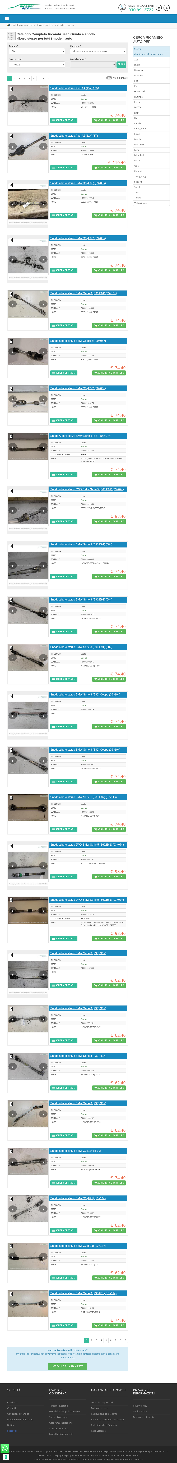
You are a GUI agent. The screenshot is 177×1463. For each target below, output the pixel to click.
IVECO (137, 107)
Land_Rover (140, 128)
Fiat (136, 80)
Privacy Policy (140, 1405)
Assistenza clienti (141, 8)
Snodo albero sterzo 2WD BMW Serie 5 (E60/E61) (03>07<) (87, 844)
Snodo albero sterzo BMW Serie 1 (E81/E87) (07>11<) (83, 797)
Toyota (137, 197)
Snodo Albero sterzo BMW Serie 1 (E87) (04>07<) (80, 435)
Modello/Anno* (78, 59)
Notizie (11, 1425)
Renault (138, 171)
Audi (136, 59)
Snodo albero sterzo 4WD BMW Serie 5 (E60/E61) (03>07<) (87, 489)
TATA (136, 192)
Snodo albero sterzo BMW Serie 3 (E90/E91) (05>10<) (83, 293)
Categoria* (75, 45)
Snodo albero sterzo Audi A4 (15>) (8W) (74, 88)
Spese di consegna (58, 1417)
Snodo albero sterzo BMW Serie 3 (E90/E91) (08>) (81, 544)
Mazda (137, 139)
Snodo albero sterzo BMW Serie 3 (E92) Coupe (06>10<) (85, 694)
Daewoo (138, 70)
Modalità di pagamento (61, 1434)
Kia (135, 118)
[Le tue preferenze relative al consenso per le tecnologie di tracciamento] (6, 1457)
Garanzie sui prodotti (102, 1402)
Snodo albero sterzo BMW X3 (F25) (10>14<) (78, 1198)
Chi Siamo (12, 1402)
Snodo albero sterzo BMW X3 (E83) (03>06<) (78, 183)
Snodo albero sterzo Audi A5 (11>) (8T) (74, 135)
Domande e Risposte (143, 1417)
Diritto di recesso (99, 1408)
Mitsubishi (139, 155)
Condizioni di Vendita (18, 1413)
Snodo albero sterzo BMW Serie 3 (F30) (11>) (78, 953)
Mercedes (139, 144)
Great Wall (139, 91)
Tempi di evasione (58, 1405)
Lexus (137, 133)
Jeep (136, 112)
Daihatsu (138, 75)
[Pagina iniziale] (9, 25)
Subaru (138, 181)
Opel (136, 165)
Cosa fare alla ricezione (60, 1422)
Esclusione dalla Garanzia (104, 1425)
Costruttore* (15, 59)
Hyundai (138, 96)
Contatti (11, 1408)
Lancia (137, 123)
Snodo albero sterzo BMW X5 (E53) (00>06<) (78, 340)
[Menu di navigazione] (7, 18)
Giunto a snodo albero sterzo (149, 54)
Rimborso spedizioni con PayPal (107, 1419)
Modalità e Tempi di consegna (64, 1411)
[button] (63, 120)
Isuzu (137, 102)
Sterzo (137, 48)
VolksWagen (140, 202)
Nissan (137, 160)
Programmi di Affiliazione (20, 1419)
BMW (137, 64)
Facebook (12, 1430)
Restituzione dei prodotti (104, 1413)
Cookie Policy (140, 1411)
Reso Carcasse (98, 1430)
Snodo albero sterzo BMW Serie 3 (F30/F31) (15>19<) (83, 1293)
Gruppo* (13, 45)
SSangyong (140, 176)
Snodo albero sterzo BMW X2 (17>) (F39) (75, 1150)
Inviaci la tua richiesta (67, 1366)
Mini (136, 149)
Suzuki (137, 187)
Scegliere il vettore (58, 1428)
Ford (136, 86)
